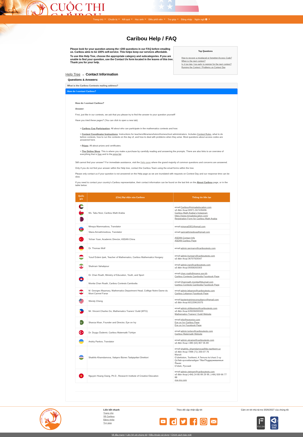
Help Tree (72, 74)
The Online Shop (91, 151)
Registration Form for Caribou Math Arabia (196, 218)
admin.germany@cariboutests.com (198, 248)
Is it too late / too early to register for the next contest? (206, 64)
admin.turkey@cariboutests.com (197, 331)
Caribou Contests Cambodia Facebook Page (197, 276)
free (100, 154)
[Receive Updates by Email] (213, 421)
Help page (145, 162)
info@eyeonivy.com (190, 319)
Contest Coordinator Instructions (100, 134)
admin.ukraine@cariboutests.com (197, 340)
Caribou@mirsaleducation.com (196, 207)
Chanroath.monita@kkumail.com (197, 282)
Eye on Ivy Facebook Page (188, 325)
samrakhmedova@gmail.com (195, 232)
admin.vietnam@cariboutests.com (198, 371)
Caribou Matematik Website (188, 334)
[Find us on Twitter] (183, 421)
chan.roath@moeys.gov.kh (194, 273)
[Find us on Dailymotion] (173, 421)
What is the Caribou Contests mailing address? (92, 85)
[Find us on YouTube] (163, 421)
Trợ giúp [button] (172, 19)
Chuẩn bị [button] (113, 19)
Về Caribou (109, 416)
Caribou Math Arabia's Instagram (191, 213)
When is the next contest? (193, 61)
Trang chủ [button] (98, 19)
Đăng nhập (186, 19)
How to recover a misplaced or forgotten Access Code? (206, 58)
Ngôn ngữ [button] (200, 19)
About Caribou (205, 182)
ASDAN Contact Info (185, 238)
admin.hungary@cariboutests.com (198, 256)
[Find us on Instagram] (203, 421)
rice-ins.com (181, 380)
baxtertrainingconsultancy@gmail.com (200, 299)
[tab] (151, 86)
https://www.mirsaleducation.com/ (191, 215)
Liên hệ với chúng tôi (136, 435)
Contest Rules (204, 134)
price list (116, 154)
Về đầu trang (118, 435)
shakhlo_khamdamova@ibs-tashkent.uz (201, 348)
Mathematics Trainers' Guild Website (193, 314)
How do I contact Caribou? (81, 91)
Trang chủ (108, 413)
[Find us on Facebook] (193, 421)
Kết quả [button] (126, 19)
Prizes (85, 145)
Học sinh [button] (139, 19)
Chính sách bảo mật (181, 435)
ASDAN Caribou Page (185, 240)
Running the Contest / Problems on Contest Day (203, 67)
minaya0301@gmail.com (193, 226)
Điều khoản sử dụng (159, 435)
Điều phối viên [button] (156, 19)
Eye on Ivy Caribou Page (187, 322)
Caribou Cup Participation (96, 128)
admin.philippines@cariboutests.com (199, 308)
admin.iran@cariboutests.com (196, 264)
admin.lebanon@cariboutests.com (198, 290)
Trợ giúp (107, 423)
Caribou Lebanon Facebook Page (191, 293)
